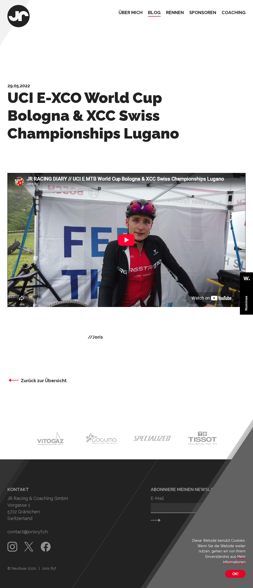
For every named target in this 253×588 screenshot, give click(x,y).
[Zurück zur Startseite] (18, 16)
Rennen (175, 12)
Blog (154, 12)
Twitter (29, 547)
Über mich (131, 12)
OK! (235, 574)
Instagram (12, 547)
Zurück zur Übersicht (44, 380)
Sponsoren (202, 12)
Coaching (234, 12)
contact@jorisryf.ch (27, 531)
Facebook (46, 547)
